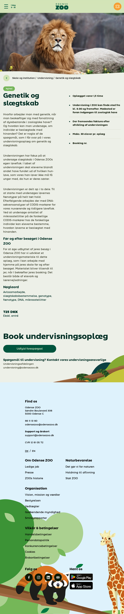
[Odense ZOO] (62, 6)
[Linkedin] (48, 577)
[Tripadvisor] (58, 577)
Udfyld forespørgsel (30, 348)
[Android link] (81, 577)
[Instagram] (38, 577)
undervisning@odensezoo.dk (20, 367)
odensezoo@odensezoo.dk (41, 424)
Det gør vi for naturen (80, 466)
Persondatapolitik (37, 540)
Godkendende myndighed (42, 512)
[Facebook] (29, 577)
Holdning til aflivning (80, 472)
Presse (29, 472)
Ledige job (32, 466)
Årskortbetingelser (37, 557)
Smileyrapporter (36, 518)
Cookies (30, 552)
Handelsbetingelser (38, 534)
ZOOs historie (34, 478)
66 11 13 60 (31, 420)
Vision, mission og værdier (42, 494)
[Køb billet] (117, 6)
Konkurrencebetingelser (41, 546)
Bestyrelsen (33, 500)
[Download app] (81, 585)
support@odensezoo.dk (39, 435)
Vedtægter (32, 506)
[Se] (5, 6)
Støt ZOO (72, 478)
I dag (13, 5)
